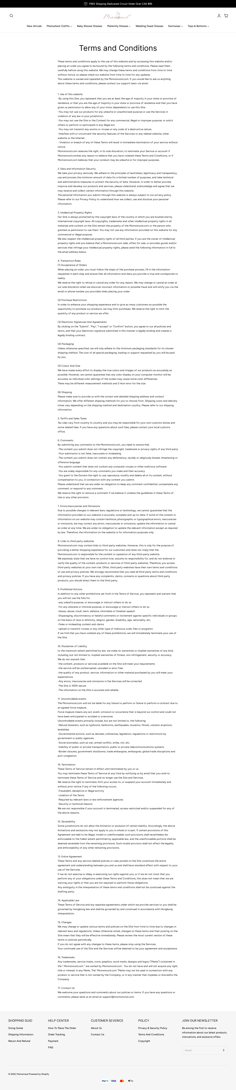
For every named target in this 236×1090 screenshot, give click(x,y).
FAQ (50, 1047)
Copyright (144, 1041)
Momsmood (22, 1074)
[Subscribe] (223, 1050)
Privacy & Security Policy (152, 1028)
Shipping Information (20, 1034)
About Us (96, 1028)
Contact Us (97, 1034)
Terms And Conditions (151, 1034)
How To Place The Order (62, 1028)
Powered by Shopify (39, 1074)
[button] (11, 16)
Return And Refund (19, 1041)
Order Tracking (56, 1034)
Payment (53, 1041)
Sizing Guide (15, 1028)
